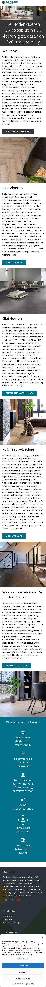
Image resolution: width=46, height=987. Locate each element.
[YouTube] (18, 900)
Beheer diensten (23, 959)
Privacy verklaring (28, 984)
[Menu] (43, 3)
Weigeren (23, 972)
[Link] (10, 3)
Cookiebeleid (16, 984)
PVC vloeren (8, 916)
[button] (42, 937)
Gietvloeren (8, 919)
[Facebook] (6, 900)
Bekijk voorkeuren (23, 978)
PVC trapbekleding (11, 922)
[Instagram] (12, 900)
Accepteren (23, 965)
